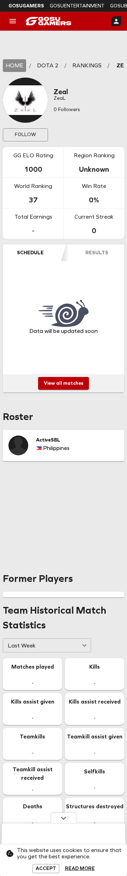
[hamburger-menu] (13, 21)
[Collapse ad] (63, 818)
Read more (80, 868)
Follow (25, 135)
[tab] (30, 252)
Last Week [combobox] (22, 645)
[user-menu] (116, 21)
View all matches (63, 383)
